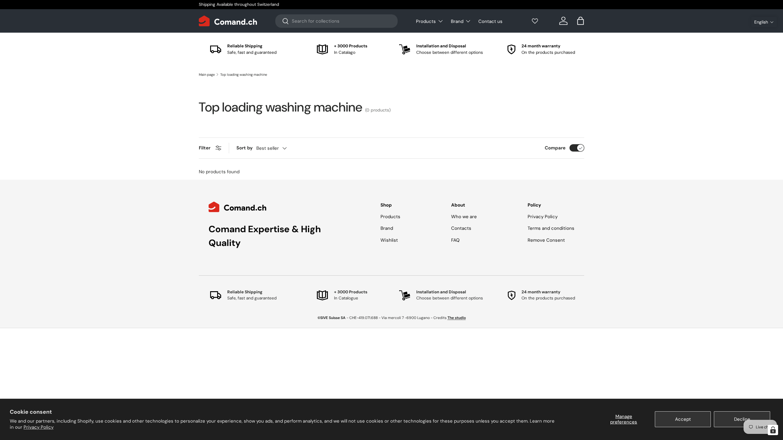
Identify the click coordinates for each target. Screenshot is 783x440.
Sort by (244, 148)
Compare (555, 148)
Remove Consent (546, 240)
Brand (457, 21)
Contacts (461, 228)
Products (426, 21)
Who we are (464, 217)
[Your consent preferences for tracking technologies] (773, 430)
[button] (764, 22)
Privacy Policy (39, 427)
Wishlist (389, 240)
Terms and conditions (551, 228)
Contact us (490, 21)
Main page (207, 74)
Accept (683, 419)
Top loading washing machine (243, 74)
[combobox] (336, 21)
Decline (742, 419)
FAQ (455, 240)
